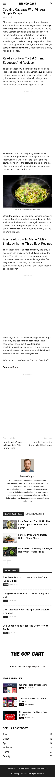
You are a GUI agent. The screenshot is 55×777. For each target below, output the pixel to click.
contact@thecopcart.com (33, 666)
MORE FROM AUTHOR (35, 514)
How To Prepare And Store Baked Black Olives (40, 443)
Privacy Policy (23, 768)
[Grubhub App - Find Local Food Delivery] (10, 715)
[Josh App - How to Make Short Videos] (10, 702)
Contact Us (11, 768)
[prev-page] (4, 562)
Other (6, 585)
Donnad (16, 367)
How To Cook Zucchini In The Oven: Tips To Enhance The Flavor (34, 524)
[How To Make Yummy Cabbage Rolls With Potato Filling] (10, 552)
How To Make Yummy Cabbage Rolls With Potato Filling (13, 445)
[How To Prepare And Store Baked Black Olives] (10, 538)
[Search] (51, 3)
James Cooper (27, 476)
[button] (4, 3)
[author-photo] (27, 472)
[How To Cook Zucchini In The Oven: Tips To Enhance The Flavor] (10, 524)
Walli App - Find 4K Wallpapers (33, 685)
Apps (5, 601)
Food (5, 528)
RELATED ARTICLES (13, 514)
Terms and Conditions (39, 768)
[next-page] (9, 562)
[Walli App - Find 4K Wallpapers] (10, 688)
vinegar (16, 216)
